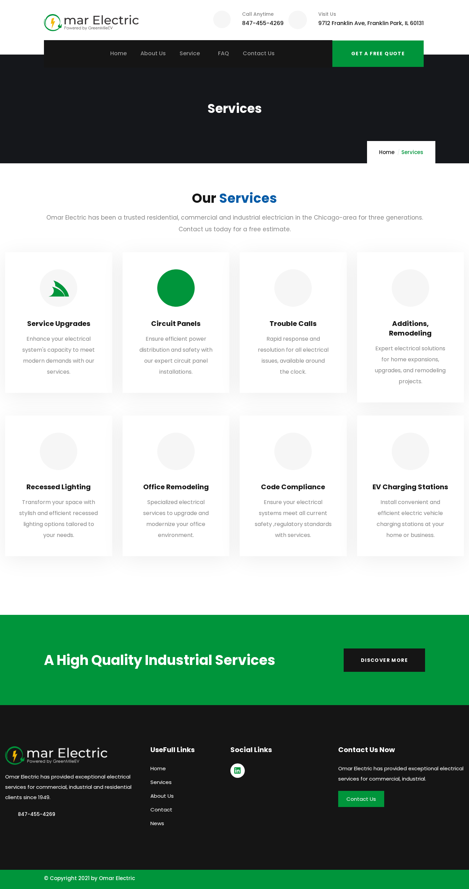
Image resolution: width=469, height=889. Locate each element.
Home (386, 152)
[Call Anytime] (222, 19)
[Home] (91, 20)
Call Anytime (258, 14)
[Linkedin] (237, 770)
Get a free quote (378, 53)
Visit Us (327, 14)
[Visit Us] (297, 20)
